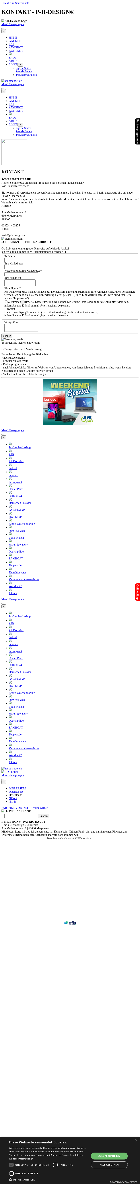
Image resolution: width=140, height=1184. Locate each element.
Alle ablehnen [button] (109, 1164)
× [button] (136, 1140)
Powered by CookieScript (123, 1182)
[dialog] (70, 1160)
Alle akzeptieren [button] (109, 1155)
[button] (48, 1179)
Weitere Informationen (21, 1158)
